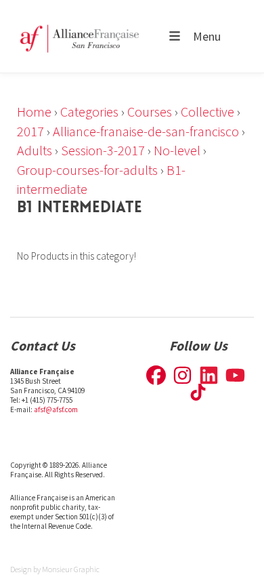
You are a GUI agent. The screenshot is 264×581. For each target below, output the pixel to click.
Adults (34, 150)
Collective (207, 111)
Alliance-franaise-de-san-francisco (146, 131)
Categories (89, 111)
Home (34, 111)
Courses (149, 111)
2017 (30, 131)
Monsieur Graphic (71, 569)
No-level (177, 150)
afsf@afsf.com (56, 409)
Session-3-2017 (103, 150)
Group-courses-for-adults (87, 169)
